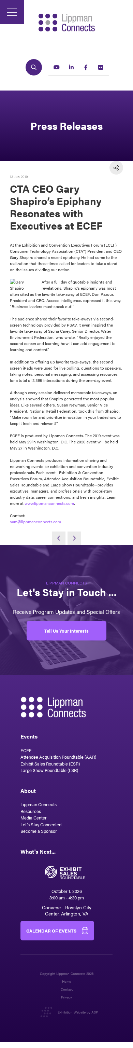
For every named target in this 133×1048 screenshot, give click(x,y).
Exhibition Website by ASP (78, 1012)
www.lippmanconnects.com (49, 503)
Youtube (56, 67)
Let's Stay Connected (40, 824)
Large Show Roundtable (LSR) (49, 770)
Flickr (100, 67)
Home (66, 981)
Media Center (33, 817)
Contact (67, 989)
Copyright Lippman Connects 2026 (66, 973)
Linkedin (71, 67)
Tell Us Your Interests (66, 631)
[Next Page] (74, 538)
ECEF (25, 750)
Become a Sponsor (38, 831)
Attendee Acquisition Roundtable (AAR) (58, 757)
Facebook (86, 67)
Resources (30, 811)
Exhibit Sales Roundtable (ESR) (50, 763)
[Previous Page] (58, 538)
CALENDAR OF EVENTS (51, 930)
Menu (12, 12)
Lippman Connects (38, 804)
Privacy (66, 997)
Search (34, 67)
